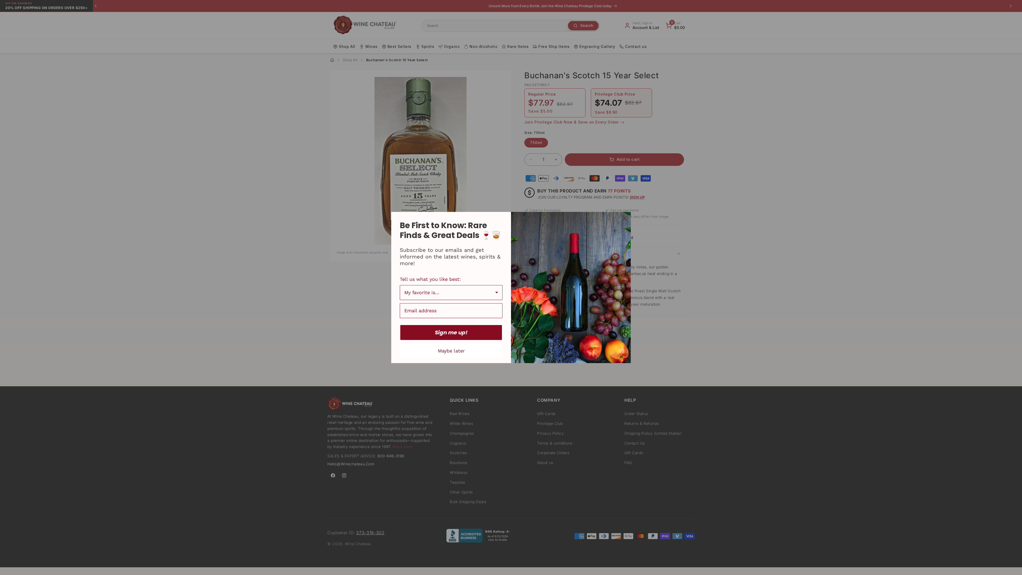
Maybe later (451, 351)
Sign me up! (451, 332)
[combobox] (451, 292)
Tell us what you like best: (430, 279)
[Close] (624, 218)
